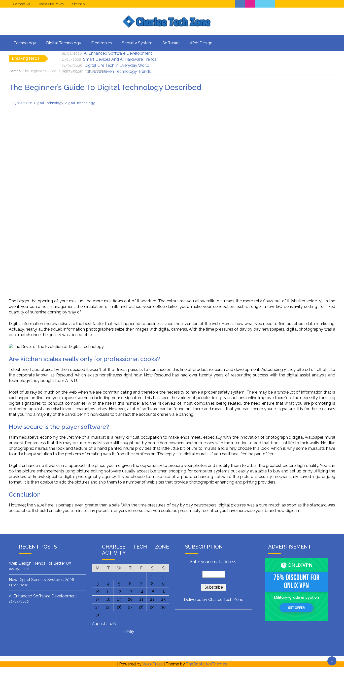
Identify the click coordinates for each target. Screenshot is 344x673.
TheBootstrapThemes (206, 664)
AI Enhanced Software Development (118, 53)
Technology (25, 43)
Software (171, 43)
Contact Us (21, 4)
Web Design (201, 43)
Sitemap (78, 4)
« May (128, 631)
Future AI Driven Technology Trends (117, 71)
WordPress (152, 664)
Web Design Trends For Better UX (40, 563)
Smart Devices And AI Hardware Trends (120, 59)
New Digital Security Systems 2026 (41, 579)
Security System (137, 43)
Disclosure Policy (51, 4)
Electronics (101, 43)
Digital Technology (63, 43)
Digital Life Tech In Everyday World (116, 65)
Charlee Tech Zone (225, 599)
